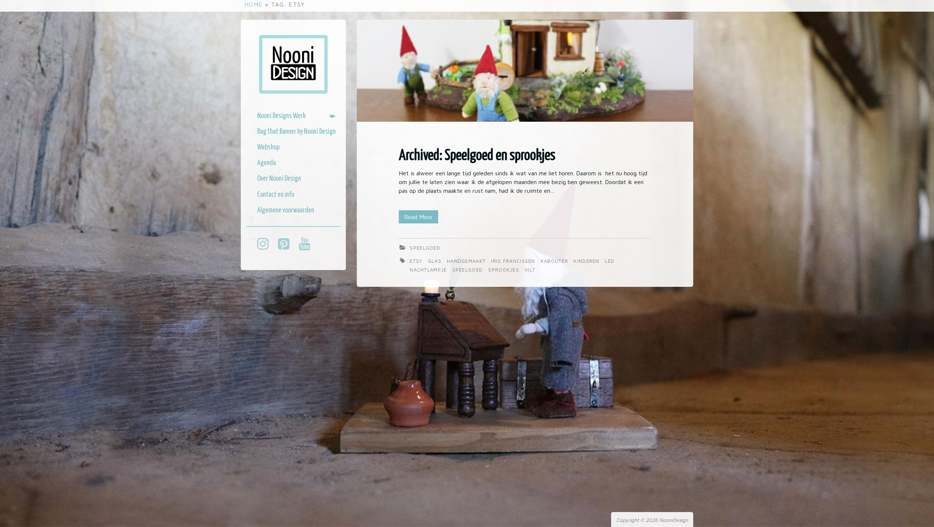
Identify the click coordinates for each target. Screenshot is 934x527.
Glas (436, 261)
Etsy (417, 261)
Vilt (530, 270)
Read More (418, 217)
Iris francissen (514, 261)
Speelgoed (425, 248)
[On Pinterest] (287, 245)
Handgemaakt (467, 261)
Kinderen (587, 261)
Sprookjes (504, 270)
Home (253, 4)
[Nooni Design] (293, 64)
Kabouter (555, 261)
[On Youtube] (308, 245)
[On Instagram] (266, 245)
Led (610, 261)
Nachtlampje (429, 270)
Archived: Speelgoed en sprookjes (477, 156)
